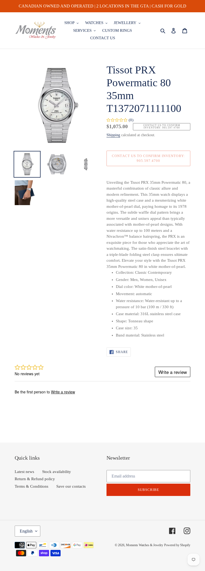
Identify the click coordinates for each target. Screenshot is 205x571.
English (26, 531)
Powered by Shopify (177, 545)
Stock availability (56, 472)
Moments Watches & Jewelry (144, 545)
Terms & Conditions (31, 486)
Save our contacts (71, 486)
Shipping (113, 135)
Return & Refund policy (35, 479)
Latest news (24, 472)
